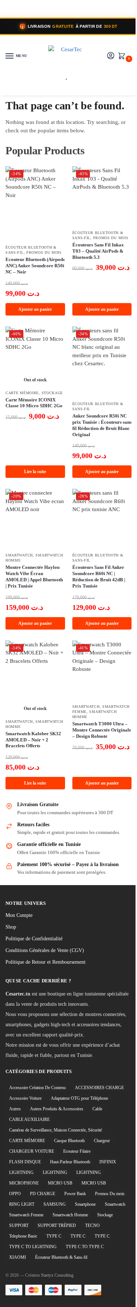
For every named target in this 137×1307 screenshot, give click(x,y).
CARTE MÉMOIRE (22, 393)
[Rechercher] (63, 80)
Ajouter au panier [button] (35, 309)
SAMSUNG (54, 1204)
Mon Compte (19, 915)
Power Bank (75, 1193)
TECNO (92, 1225)
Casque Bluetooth (69, 1140)
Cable (97, 1108)
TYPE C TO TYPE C (85, 1246)
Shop (10, 927)
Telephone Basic (23, 1236)
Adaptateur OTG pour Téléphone (79, 1098)
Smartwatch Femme (26, 1214)
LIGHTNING (21, 1172)
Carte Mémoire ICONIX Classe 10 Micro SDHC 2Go (33, 403)
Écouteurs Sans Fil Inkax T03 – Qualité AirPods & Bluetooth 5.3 (98, 251)
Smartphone (85, 1204)
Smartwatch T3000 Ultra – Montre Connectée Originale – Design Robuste (101, 730)
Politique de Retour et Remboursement (45, 962)
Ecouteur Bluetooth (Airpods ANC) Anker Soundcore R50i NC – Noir (35, 266)
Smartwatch (19, 555)
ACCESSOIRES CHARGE (99, 1087)
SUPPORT (18, 1225)
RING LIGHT (21, 1204)
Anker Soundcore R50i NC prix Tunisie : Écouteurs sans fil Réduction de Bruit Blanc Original (102, 425)
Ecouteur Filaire (77, 1151)
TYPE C (53, 1236)
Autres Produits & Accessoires (56, 1108)
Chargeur (102, 1140)
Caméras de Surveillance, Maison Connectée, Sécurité (55, 1130)
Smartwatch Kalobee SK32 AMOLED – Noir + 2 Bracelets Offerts (33, 740)
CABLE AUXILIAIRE (29, 1119)
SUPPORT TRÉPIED (57, 1225)
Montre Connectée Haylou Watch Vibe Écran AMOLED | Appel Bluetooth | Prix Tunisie (34, 576)
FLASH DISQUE (25, 1161)
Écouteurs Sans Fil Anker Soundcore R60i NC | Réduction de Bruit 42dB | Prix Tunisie (98, 576)
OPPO (15, 1193)
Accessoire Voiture (25, 1098)
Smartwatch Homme (70, 1214)
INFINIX (107, 1161)
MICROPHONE (24, 1183)
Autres (15, 1108)
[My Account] (110, 56)
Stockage (52, 393)
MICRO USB (60, 1183)
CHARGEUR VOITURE (31, 1151)
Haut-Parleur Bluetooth (70, 1161)
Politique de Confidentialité (33, 938)
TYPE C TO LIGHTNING (33, 1246)
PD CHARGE (42, 1193)
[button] (123, 56)
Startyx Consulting (57, 1275)
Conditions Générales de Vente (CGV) (44, 950)
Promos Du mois (44, 252)
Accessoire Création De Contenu (37, 1087)
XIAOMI (17, 1257)
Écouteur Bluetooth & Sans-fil (61, 1257)
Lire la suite (35, 471)
